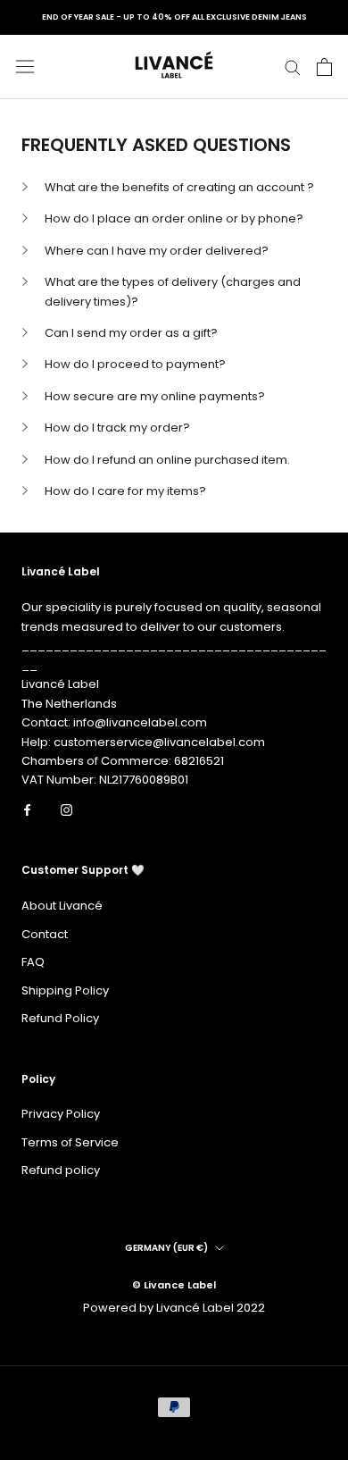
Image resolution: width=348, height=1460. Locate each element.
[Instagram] (66, 809)
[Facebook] (27, 809)
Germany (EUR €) (166, 1247)
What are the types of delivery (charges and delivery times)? (173, 291)
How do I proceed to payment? (135, 364)
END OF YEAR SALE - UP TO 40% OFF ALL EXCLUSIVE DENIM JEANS (174, 17)
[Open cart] (324, 67)
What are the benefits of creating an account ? (179, 187)
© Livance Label (174, 1285)
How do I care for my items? (125, 490)
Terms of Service (70, 1142)
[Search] (293, 66)
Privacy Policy (60, 1113)
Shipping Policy (65, 990)
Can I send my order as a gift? (131, 332)
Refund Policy (60, 1018)
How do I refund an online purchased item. (167, 459)
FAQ (33, 961)
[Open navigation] (25, 66)
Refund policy (60, 1170)
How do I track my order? (117, 427)
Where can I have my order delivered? (157, 250)
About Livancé (62, 905)
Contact (44, 934)
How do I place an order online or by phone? (174, 218)
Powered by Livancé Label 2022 (174, 1307)
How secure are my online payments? (155, 396)
